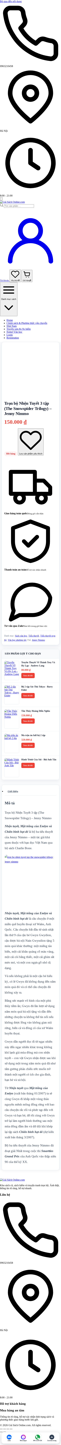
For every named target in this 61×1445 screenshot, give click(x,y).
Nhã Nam (12, 326)
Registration (13, 337)
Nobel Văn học (14, 332)
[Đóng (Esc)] (11, 1429)
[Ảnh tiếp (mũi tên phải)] (4, 1431)
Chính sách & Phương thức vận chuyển (27, 323)
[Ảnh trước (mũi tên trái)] (1, 1431)
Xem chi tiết (28, 676)
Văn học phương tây (17, 640)
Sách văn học (21, 636)
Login (10, 334)
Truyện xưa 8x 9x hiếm (19, 329)
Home (10, 320)
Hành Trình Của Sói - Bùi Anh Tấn (38, 759)
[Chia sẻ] (8, 1429)
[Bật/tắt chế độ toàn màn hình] (4, 1429)
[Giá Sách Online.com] (12, 202)
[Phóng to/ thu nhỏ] (1, 1429)
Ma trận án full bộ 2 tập (33, 735)
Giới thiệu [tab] (13, 791)
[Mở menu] (1, 199)
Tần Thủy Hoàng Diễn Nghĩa (35, 711)
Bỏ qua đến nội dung (11, 1)
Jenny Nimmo (38, 640)
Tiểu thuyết (33, 636)
